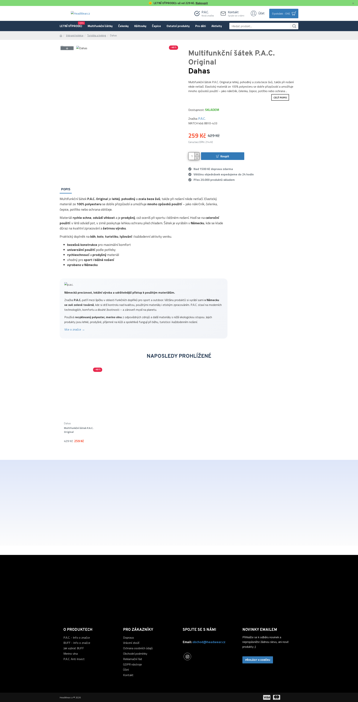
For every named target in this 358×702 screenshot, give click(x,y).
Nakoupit (202, 3)
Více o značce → (74, 329)
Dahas (67, 423)
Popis (65, 189)
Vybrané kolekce (74, 35)
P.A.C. (202, 118)
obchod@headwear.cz (208, 641)
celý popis (280, 97)
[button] (66, 48)
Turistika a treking (96, 35)
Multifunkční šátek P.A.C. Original (78, 430)
